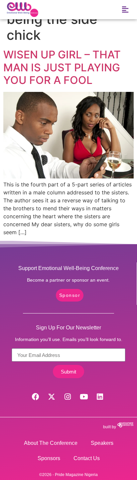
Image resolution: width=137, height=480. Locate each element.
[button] (125, 9)
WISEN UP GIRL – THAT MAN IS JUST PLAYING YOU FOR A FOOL (62, 67)
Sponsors (49, 458)
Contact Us (86, 458)
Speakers (102, 443)
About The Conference (50, 443)
